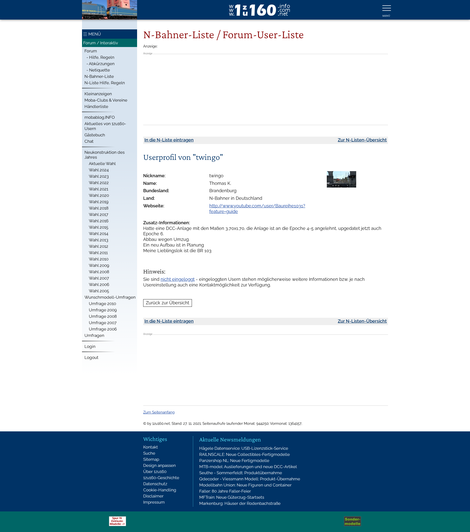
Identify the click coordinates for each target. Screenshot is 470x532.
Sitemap (151, 459)
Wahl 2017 (98, 214)
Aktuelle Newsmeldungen (230, 439)
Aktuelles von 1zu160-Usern (105, 126)
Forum (90, 50)
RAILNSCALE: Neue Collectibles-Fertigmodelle (244, 454)
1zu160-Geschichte (161, 477)
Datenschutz (155, 483)
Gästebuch (94, 134)
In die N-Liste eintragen (169, 139)
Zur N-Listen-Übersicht (362, 139)
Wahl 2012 (98, 246)
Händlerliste (96, 106)
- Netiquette (97, 70)
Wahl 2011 (98, 252)
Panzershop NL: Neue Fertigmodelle (234, 460)
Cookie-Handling (159, 489)
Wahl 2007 (99, 278)
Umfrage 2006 (103, 329)
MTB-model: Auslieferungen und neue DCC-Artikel (248, 466)
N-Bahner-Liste (99, 76)
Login (89, 346)
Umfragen (94, 335)
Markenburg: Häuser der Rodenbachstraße (240, 503)
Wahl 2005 (99, 290)
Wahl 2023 (99, 176)
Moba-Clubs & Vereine (105, 100)
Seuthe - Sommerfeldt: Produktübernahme (240, 472)
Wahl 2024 (99, 169)
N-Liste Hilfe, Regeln (104, 82)
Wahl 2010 (98, 259)
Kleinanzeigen (98, 93)
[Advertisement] (265, 89)
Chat (89, 141)
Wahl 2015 (98, 227)
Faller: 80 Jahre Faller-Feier (225, 491)
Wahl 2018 (98, 208)
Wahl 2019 (98, 201)
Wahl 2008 (99, 271)
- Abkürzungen (99, 63)
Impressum (154, 502)
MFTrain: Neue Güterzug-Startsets (231, 497)
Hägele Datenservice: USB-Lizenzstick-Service (243, 448)
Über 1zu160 (154, 471)
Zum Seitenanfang (159, 412)
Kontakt (150, 447)
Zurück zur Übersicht (167, 302)
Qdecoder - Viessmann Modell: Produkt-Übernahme (249, 478)
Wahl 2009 (99, 265)
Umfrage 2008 (103, 316)
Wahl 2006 (99, 284)
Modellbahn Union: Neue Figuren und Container (245, 485)
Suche (149, 453)
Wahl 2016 (98, 220)
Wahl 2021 (98, 189)
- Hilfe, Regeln (99, 57)
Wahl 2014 (98, 233)
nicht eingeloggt (178, 279)
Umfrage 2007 (103, 322)
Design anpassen (159, 465)
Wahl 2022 (99, 182)
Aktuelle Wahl (102, 163)
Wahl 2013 (98, 239)
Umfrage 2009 (103, 309)
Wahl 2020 (99, 195)
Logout (91, 357)
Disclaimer (153, 496)
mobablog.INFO (99, 117)
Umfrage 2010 (102, 303)
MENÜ (94, 34)
